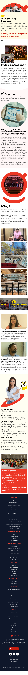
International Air (14, 511)
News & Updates (14, 536)
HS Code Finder (14, 612)
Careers (14, 627)
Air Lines (14, 571)
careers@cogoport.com (9, 35)
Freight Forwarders (14, 595)
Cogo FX (14, 559)
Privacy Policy (14, 661)
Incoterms (14, 573)
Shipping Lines (14, 569)
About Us (14, 623)
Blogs (14, 534)
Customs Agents (14, 599)
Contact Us (14, 625)
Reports (14, 538)
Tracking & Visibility (14, 528)
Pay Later (14, 555)
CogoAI (14, 500)
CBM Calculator (14, 614)
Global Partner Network (14, 589)
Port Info (14, 565)
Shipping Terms (14, 567)
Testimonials (14, 631)
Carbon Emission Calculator (14, 616)
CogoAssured (14, 546)
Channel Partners (14, 604)
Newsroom (14, 629)
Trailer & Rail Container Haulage (14, 521)
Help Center (14, 575)
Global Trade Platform (14, 502)
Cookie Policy (14, 663)
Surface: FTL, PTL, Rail (14, 519)
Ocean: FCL (14, 507)
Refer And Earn (14, 581)
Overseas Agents (14, 606)
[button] (3, 41)
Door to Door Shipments (14, 548)
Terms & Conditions (14, 659)
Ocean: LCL (14, 509)
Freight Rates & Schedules (14, 526)
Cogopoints (14, 583)
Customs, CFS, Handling (14, 513)
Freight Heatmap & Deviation (14, 618)
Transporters (14, 597)
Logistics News (14, 540)
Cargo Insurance (14, 550)
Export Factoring (14, 557)
